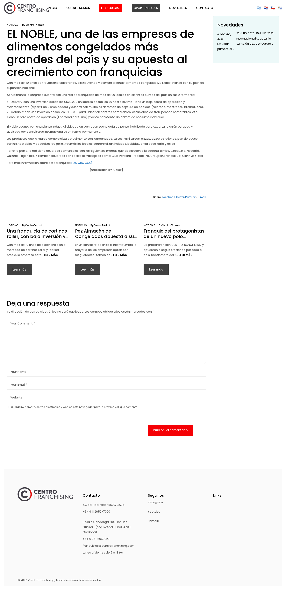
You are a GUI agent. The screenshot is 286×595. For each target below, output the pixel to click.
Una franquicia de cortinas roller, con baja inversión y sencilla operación (37, 233)
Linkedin (153, 521)
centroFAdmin (35, 25)
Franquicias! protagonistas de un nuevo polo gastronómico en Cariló (174, 233)
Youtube (154, 511)
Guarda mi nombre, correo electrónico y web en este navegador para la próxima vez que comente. (74, 407)
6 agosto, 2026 (224, 37)
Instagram (155, 502)
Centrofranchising (41, 580)
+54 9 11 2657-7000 (96, 511)
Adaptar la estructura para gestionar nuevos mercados (263, 41)
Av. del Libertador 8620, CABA (104, 505)
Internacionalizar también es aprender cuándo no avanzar (245, 41)
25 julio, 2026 (265, 33)
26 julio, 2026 (245, 33)
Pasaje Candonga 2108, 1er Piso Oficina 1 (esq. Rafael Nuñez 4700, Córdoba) (107, 527)
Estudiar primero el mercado (224, 46)
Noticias (12, 25)
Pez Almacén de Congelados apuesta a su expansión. (104, 233)
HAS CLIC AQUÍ (81, 163)
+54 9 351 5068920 (96, 539)
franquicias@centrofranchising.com (108, 546)
